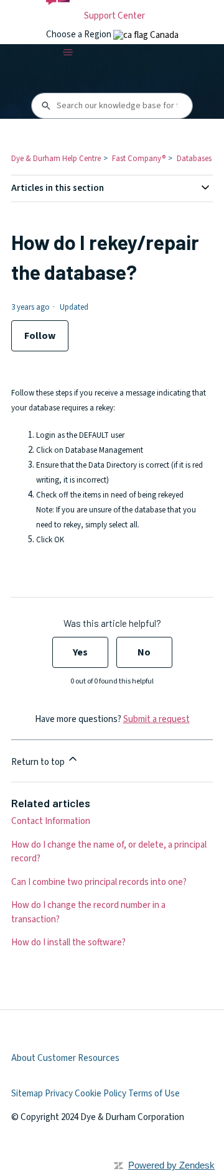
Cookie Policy (100, 1093)
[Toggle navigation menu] (68, 52)
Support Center (114, 15)
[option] (146, 35)
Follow (39, 336)
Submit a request (156, 719)
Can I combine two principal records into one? (99, 882)
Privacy (59, 1093)
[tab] (146, 35)
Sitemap (27, 1093)
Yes (80, 652)
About (23, 1058)
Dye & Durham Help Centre (56, 158)
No (144, 652)
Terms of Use (154, 1093)
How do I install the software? (68, 942)
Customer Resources (78, 1058)
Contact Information (50, 821)
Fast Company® (139, 158)
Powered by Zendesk (171, 1165)
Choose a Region (79, 34)
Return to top (39, 762)
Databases (194, 158)
